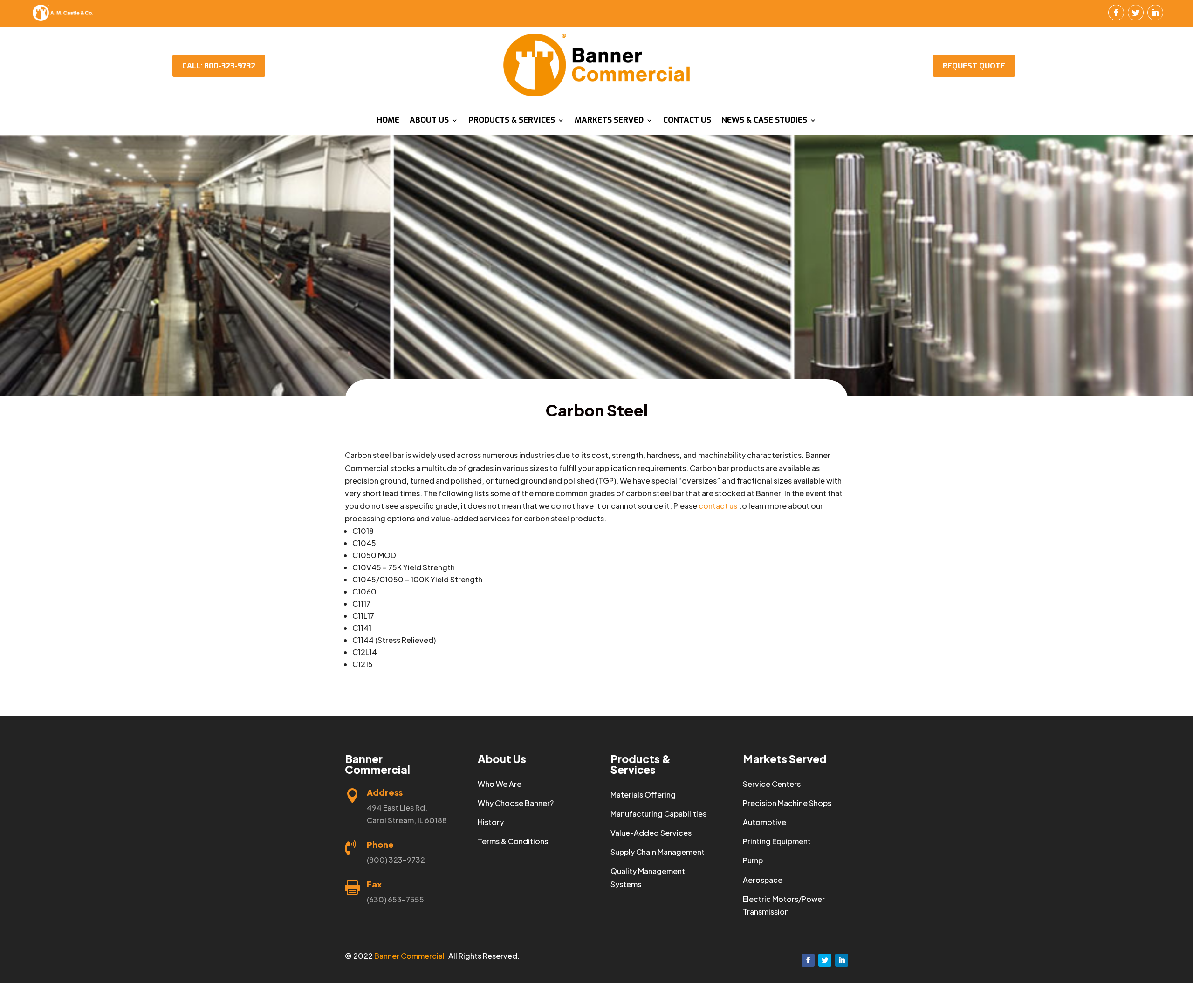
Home (388, 121)
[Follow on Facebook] (1116, 12)
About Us (429, 121)
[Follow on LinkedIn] (1155, 12)
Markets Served (609, 121)
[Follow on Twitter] (1136, 12)
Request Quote (974, 66)
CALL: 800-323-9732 (218, 66)
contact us (718, 506)
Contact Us (687, 121)
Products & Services (511, 121)
